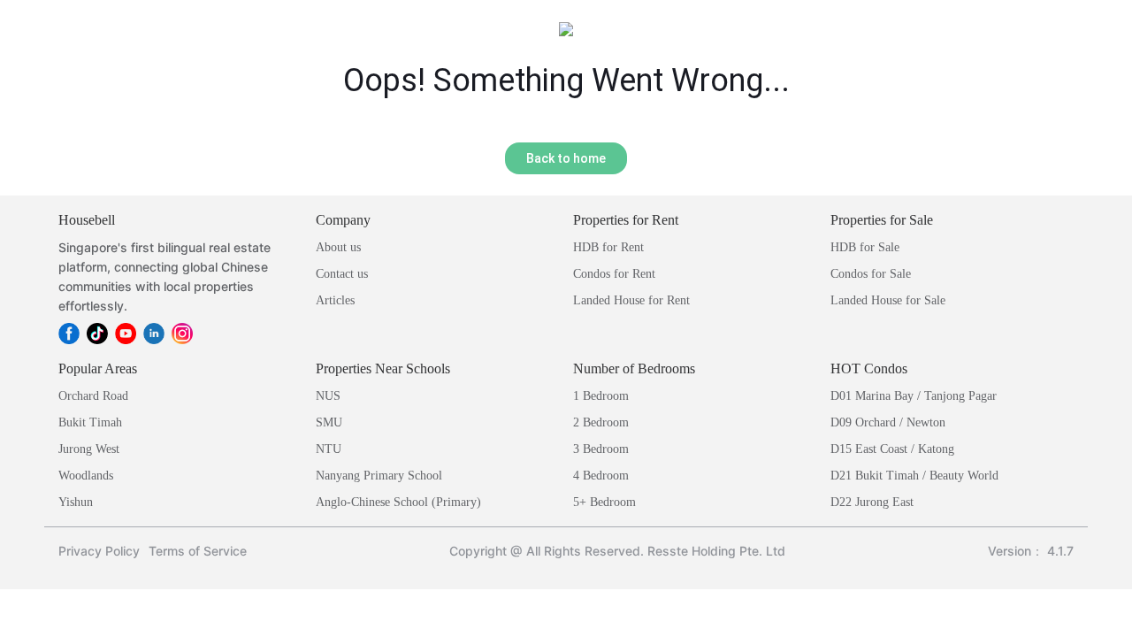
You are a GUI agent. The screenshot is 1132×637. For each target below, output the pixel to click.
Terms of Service (198, 550)
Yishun (75, 502)
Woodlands (85, 475)
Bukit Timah (90, 422)
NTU (328, 449)
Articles (335, 300)
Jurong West (88, 449)
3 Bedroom (601, 449)
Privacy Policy (99, 550)
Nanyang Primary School (379, 475)
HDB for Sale (864, 247)
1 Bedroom (601, 396)
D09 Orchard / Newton (887, 422)
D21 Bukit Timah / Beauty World (914, 475)
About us (338, 247)
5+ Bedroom (604, 502)
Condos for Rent (614, 273)
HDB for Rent (608, 247)
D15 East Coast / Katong (892, 449)
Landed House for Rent (631, 300)
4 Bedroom (601, 475)
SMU (329, 422)
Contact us (342, 273)
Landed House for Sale (887, 300)
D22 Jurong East (872, 502)
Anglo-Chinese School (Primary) (398, 502)
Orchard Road (93, 396)
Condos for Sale (870, 273)
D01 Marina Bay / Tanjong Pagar (913, 396)
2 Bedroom (601, 422)
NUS (328, 396)
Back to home (566, 158)
